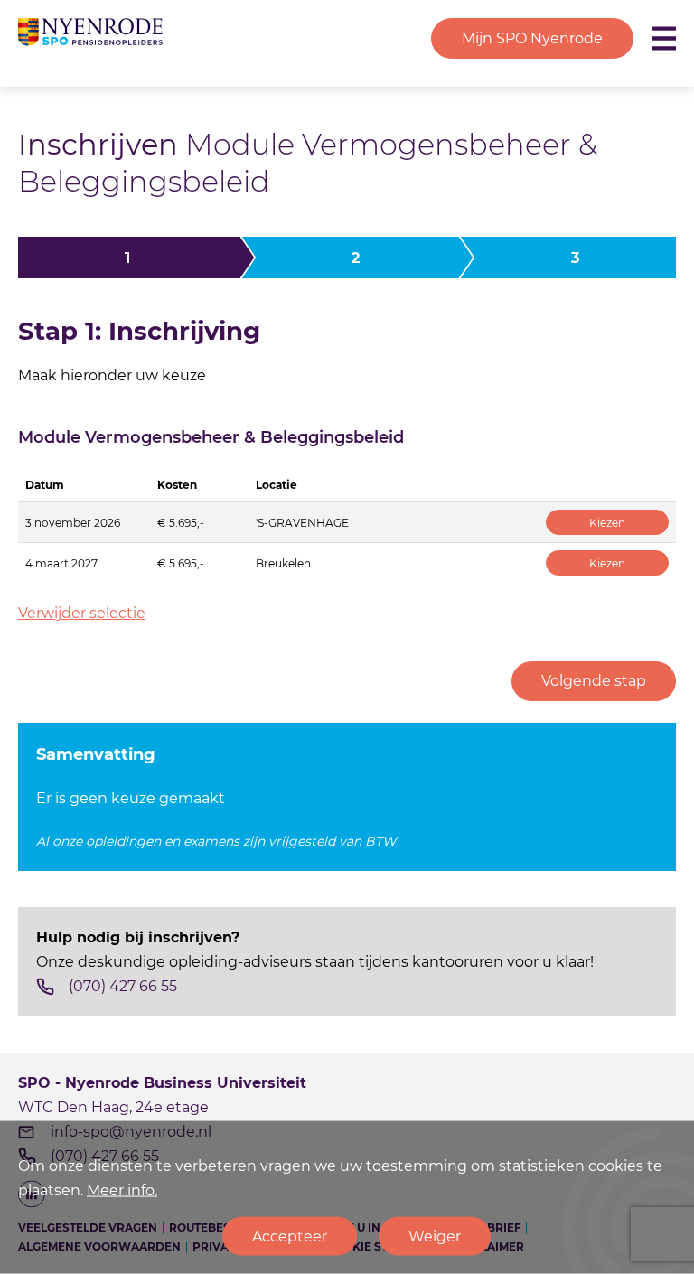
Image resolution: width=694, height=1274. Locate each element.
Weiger (434, 1236)
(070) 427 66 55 (123, 986)
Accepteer (289, 1236)
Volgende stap (593, 680)
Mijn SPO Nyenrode (532, 38)
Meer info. (122, 1190)
